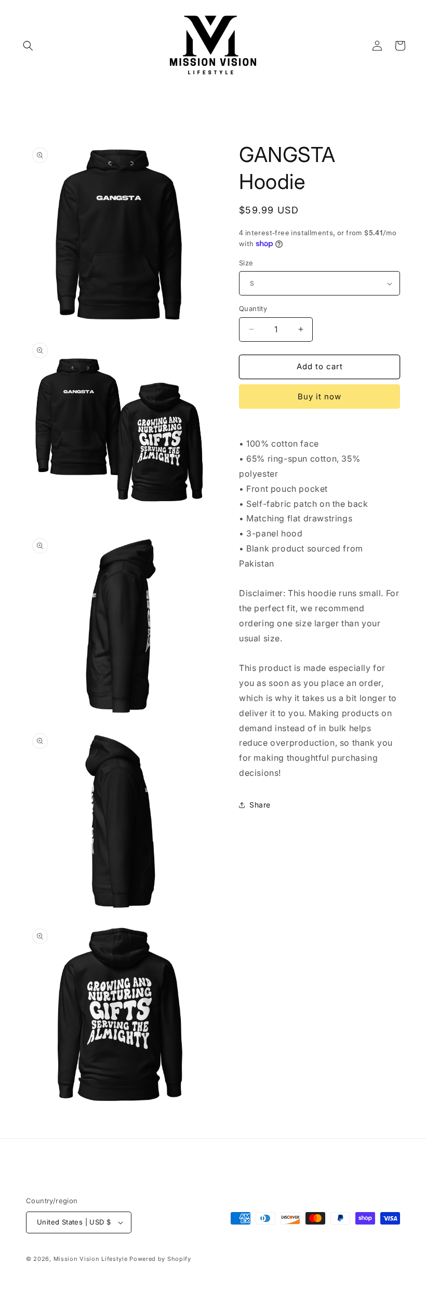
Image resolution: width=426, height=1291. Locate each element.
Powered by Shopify (160, 1258)
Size (246, 263)
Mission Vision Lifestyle (91, 1258)
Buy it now (319, 396)
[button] (28, 45)
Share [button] (260, 804)
